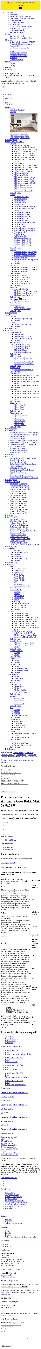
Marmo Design (19, 678)
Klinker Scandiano (20, 415)
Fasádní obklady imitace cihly (24, 623)
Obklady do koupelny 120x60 (24, 183)
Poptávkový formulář (17, 30)
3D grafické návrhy (12, 1195)
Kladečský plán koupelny (18, 54)
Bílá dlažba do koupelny (22, 238)
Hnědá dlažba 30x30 (21, 236)
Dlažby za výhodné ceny (22, 324)
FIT (15, 582)
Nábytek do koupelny (17, 436)
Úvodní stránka (18, 753)
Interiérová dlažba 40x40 (22, 244)
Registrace (8, 1222)
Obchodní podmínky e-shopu (15, 1205)
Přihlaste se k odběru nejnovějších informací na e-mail (19, 1284)
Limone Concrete (20, 702)
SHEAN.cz (12, 1315)
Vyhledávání (5, 81)
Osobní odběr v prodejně (13, 1197)
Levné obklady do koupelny (23, 191)
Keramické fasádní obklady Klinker (26, 376)
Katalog (12, 65)
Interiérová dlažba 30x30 (22, 240)
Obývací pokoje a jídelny (18, 134)
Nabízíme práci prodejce (18, 36)
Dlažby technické (20, 690)
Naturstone (32, 755)
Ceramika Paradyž (16, 590)
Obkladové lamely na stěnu (23, 189)
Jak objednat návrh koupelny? (20, 48)
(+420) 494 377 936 (17, 1323)
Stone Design (18, 572)
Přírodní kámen (15, 368)
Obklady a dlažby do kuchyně (24, 155)
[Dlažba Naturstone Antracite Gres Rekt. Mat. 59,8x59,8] (20, 762)
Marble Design (19, 570)
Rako (11, 708)
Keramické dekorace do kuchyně (25, 269)
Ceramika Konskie (16, 651)
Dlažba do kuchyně (20, 199)
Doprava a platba (15, 20)
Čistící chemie (19, 307)
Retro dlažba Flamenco (18, 495)
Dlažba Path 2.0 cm (16, 531)
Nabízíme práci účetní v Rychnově (21, 38)
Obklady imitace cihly (21, 334)
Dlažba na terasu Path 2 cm (23, 295)
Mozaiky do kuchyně (17, 466)
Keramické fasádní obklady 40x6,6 (26, 385)
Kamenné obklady (16, 342)
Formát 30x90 (19, 578)
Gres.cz (30, 1313)
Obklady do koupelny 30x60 (24, 181)
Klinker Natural (19, 405)
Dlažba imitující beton (17, 491)
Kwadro (12, 682)
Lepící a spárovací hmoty (22, 309)
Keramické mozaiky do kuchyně (25, 254)
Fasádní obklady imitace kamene (25, 625)
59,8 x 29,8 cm (10, 840)
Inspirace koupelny (16, 433)
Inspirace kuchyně (16, 458)
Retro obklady (19, 163)
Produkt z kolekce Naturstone (14, 1093)
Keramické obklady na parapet (24, 377)
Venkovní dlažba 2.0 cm (18, 523)
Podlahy (17, 714)
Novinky (8, 34)
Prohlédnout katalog (8, 1277)
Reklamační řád (15, 24)
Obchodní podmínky (17, 22)
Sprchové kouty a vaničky (19, 450)
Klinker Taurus (19, 419)
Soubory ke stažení (16, 60)
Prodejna (8, 67)
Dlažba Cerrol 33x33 (21, 743)
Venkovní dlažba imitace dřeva (24, 228)
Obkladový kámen (20, 350)
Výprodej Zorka (19, 727)
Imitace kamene (19, 725)
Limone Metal (19, 704)
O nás (7, 1231)
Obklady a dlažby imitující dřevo (25, 149)
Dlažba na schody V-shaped (23, 631)
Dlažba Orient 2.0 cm (17, 533)
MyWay (12, 566)
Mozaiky (13, 250)
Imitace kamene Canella (22, 346)
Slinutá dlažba (19, 234)
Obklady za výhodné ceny (23, 319)
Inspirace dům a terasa (17, 519)
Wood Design (19, 574)
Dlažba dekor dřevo (21, 670)
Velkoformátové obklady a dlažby (25, 151)
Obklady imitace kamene (22, 336)
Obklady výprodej (16, 550)
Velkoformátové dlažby (18, 511)
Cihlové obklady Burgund (23, 358)
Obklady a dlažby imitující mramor (26, 167)
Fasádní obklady (15, 332)
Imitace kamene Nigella (22, 348)
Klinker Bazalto (19, 421)
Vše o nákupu (10, 12)
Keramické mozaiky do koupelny (25, 252)
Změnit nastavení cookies (14, 1224)
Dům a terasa (14, 138)
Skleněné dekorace (20, 271)
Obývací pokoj (19, 596)
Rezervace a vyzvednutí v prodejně (22, 18)
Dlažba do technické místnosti (24, 206)
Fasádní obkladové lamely (23, 338)
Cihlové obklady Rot (21, 360)
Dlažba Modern (15, 476)
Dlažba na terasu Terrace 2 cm (24, 293)
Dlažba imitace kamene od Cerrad (25, 619)
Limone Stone (19, 700)
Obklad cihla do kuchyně (22, 185)
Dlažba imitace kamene (22, 212)
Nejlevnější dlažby (20, 558)
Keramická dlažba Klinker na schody (27, 391)
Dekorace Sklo (19, 584)
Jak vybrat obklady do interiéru (20, 16)
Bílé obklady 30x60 (21, 175)
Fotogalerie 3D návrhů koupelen (21, 44)
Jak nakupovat (15, 14)
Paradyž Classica (20, 605)
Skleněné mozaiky (20, 258)
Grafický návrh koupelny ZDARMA (22, 42)
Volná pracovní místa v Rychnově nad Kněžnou (21, 1237)
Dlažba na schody (20, 226)
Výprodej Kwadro (20, 692)
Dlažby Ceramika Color (22, 737)
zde (9, 883)
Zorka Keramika (15, 719)
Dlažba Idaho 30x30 (21, 279)
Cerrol (12, 741)
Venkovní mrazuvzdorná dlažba (25, 230)
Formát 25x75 (19, 576)
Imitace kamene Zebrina (22, 352)
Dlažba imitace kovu (21, 218)
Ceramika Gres (15, 664)
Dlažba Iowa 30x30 (21, 281)
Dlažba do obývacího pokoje (20, 488)
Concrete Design (20, 568)
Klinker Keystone (20, 425)
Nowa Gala (14, 674)
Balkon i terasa (19, 598)
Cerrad (12, 611)
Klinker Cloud (19, 407)
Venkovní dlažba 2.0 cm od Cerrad (26, 621)
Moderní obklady (20, 721)
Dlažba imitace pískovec (22, 216)
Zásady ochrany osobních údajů (21, 26)
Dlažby (12, 195)
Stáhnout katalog (6, 1275)
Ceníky (12, 64)
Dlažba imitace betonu (21, 615)
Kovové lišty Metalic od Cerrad (25, 637)
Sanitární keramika (16, 442)
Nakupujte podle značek (18, 32)
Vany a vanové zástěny (17, 446)
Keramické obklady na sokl (23, 379)
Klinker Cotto (19, 423)
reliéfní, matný (10, 849)
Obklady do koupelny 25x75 (24, 643)
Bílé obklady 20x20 (21, 173)
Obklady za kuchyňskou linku (24, 148)
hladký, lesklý (10, 847)
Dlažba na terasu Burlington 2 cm (25, 291)
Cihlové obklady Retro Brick (24, 364)
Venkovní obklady (20, 716)
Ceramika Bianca (16, 641)
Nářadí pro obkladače (21, 301)
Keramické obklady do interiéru (25, 157)
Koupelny (13, 110)
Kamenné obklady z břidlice (23, 370)
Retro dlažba (18, 205)
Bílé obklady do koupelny (23, 169)
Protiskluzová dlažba (21, 232)
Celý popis (36, 814)
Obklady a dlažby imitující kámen (25, 165)
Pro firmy (8, 62)
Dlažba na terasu (19, 201)
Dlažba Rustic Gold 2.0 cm (19, 537)
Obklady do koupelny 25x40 (24, 179)
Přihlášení (8, 1220)
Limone (12, 696)
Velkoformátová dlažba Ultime (24, 633)
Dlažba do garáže (20, 203)
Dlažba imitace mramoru (22, 214)
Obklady (13, 144)
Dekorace (13, 265)
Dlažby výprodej (15, 556)
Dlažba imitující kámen (18, 503)
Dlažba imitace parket (21, 220)
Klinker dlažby (15, 389)
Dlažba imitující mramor (18, 507)
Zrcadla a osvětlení (16, 444)
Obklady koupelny (16, 434)
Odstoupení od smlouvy (13, 1206)
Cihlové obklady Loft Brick (23, 362)
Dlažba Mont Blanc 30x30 (23, 283)
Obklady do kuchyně (17, 460)
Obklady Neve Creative (18, 472)
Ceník (12, 50)
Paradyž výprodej (20, 607)
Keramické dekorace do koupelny (25, 267)
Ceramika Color (15, 731)
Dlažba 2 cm (14, 287)
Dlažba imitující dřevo (17, 499)
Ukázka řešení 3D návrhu (18, 56)
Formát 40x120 (19, 580)
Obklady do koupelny (21, 146)
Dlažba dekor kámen (21, 668)
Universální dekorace (21, 604)
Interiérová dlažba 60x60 (22, 246)
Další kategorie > (11, 140)
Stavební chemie (15, 305)
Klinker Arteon (19, 417)
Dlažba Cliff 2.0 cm (16, 545)
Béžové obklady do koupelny (24, 171)
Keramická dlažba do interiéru (24, 222)
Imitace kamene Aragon (22, 344)
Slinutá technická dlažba (18, 275)
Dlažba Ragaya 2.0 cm (17, 541)
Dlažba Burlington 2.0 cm (19, 527)
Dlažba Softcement (16, 478)
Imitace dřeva (18, 723)
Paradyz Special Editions (22, 586)
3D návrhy (9, 40)
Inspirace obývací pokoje (18, 484)
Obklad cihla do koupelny (23, 187)
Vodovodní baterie (16, 440)
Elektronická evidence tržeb (14, 1201)
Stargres (12, 659)
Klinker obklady (15, 374)
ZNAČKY (29, 753)
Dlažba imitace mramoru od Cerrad (26, 617)
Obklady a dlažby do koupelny (24, 153)
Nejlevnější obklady (21, 552)
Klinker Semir (19, 409)
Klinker (16, 600)
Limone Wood (19, 698)
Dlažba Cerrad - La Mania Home (25, 635)
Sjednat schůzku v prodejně (19, 28)
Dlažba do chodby (20, 224)
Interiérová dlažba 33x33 (22, 242)
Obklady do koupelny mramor (24, 177)
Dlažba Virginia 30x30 (22, 277)
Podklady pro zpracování (18, 52)
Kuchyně (13, 112)
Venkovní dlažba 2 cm (21, 289)
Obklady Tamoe (15, 470)
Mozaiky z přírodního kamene (24, 256)
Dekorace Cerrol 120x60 (22, 745)
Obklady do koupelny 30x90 (24, 645)
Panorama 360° (15, 46)
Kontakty (8, 69)
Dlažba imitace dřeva (21, 197)
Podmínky (13, 58)
